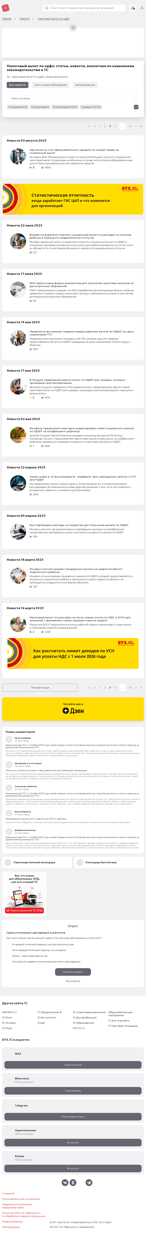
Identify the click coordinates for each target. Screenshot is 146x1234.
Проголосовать (73, 971)
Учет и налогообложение (50, 84)
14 (130, 126)
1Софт (41, 1022)
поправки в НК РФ (91, 107)
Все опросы (73, 981)
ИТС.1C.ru (79, 1028)
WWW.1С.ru (9, 1012)
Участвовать (73, 1090)
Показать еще (40, 687)
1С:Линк (7, 1017)
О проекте (8, 1193)
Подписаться (73, 1064)
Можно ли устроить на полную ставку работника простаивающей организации (46, 770)
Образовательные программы (120, 1014)
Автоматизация (85, 84)
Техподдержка (11, 1227)
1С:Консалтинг (47, 1017)
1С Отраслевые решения (89, 1012)
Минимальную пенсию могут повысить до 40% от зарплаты (36, 819)
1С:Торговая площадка (123, 1025)
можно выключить (56, 76)
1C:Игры (7, 1028)
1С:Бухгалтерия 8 (40, 107)
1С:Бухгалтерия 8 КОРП (65, 107)
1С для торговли (118, 1020)
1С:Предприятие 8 (17, 107)
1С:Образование (83, 1022)
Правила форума (12, 1221)
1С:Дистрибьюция (85, 1017)
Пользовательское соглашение (21, 1199)
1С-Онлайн (9, 1022)
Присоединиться (73, 1116)
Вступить (73, 1142)
